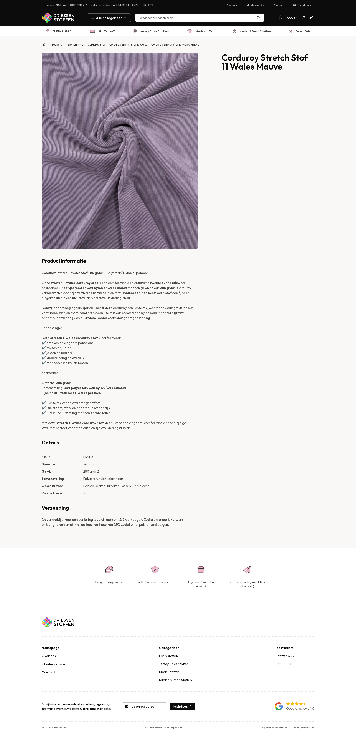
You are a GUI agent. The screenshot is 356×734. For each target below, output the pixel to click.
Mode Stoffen (169, 672)
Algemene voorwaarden (274, 727)
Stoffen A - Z (76, 44)
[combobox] (199, 18)
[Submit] (259, 18)
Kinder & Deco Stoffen (255, 31)
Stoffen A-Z (106, 31)
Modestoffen (205, 31)
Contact (278, 5)
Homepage (51, 648)
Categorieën (169, 648)
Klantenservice (255, 5)
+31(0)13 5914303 (77, 5)
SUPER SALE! (286, 664)
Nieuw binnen (62, 31)
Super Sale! (303, 31)
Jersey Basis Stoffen (154, 31)
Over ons (232, 5)
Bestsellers (284, 648)
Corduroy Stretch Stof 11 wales (128, 44)
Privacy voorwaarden (303, 727)
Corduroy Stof (96, 44)
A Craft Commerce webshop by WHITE (165, 727)
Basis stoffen (168, 656)
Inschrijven (180, 706)
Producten (57, 44)
